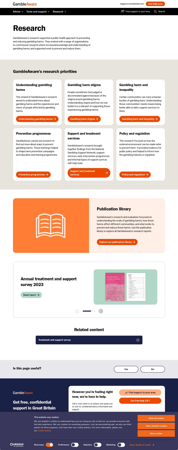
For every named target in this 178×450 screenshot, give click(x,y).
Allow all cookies (156, 418)
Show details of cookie (140, 445)
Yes (126, 369)
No (152, 369)
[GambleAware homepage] (25, 3)
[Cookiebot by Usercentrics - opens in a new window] (16, 445)
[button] (87, 311)
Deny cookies (156, 433)
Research (58, 11)
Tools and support (37, 11)
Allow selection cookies (156, 426)
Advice (16, 11)
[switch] (75, 445)
